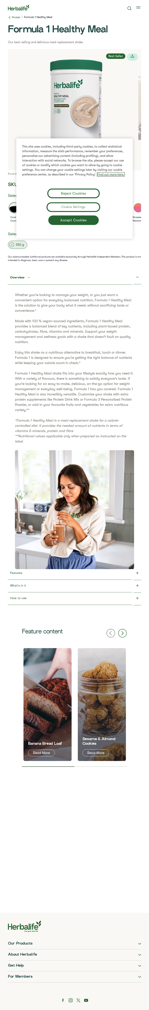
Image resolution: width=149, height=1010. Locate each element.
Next (122, 633)
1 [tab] (48, 766)
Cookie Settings (73, 207)
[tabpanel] (47, 705)
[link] (138, 7)
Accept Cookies (73, 220)
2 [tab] (100, 766)
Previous (110, 633)
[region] (74, 188)
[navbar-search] (129, 8)
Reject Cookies (73, 193)
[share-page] (132, 57)
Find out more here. (110, 174)
